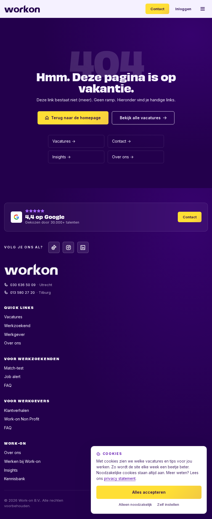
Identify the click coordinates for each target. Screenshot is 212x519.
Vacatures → (63, 141)
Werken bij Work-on (22, 461)
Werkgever (14, 334)
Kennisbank (14, 478)
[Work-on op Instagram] (68, 247)
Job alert (12, 376)
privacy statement (120, 478)
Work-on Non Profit (21, 419)
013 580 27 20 (30, 292)
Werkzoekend (17, 325)
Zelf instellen (168, 504)
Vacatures (13, 316)
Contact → (121, 141)
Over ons (12, 343)
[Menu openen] (203, 9)
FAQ (8, 385)
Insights (11, 470)
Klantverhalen (16, 410)
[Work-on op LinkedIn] (83, 247)
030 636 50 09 (31, 284)
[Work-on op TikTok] (54, 247)
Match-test (13, 368)
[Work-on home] (22, 9)
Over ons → (123, 156)
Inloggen (183, 9)
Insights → (61, 156)
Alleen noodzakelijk (135, 504)
